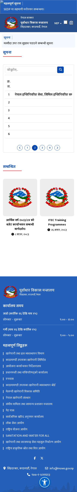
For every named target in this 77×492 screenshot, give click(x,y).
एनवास (10, 378)
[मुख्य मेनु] (71, 23)
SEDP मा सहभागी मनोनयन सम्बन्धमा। (24, 9)
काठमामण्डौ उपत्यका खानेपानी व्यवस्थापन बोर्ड (30, 385)
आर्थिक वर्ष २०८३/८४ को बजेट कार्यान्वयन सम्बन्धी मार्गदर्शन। (20, 225)
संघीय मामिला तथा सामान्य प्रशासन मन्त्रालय (29, 404)
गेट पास (10, 410)
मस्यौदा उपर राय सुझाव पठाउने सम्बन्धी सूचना (28, 43)
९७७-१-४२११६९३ (41, 475)
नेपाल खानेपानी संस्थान (18, 397)
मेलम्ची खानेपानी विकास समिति (23, 391)
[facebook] (35, 458)
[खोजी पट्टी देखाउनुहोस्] (65, 22)
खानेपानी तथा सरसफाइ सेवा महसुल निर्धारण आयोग (33, 442)
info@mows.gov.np (62, 468)
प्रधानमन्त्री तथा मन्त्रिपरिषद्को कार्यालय (27, 372)
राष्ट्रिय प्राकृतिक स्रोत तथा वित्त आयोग (25, 448)
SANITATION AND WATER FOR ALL (27, 435)
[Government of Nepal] (11, 22)
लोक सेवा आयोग (15, 423)
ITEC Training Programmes (57, 222)
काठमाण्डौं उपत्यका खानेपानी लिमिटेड (26, 359)
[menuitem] (38, 319)
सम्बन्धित (9, 167)
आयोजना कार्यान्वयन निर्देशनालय (23, 366)
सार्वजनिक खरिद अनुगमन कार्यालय (25, 416)
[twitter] (41, 458)
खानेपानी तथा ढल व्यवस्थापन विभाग (25, 353)
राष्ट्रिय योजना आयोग (16, 429)
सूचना (7, 52)
